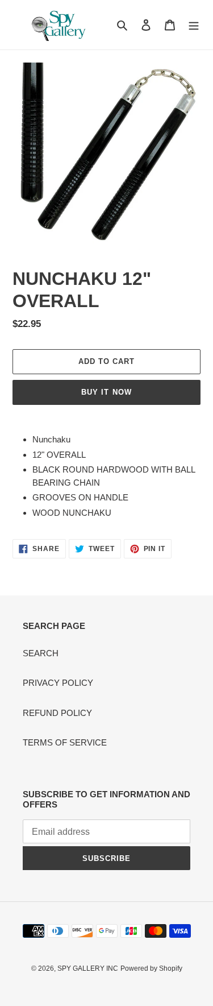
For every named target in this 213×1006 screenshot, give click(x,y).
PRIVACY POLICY (58, 683)
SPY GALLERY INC (87, 968)
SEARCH (41, 653)
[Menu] (194, 25)
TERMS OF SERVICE (65, 742)
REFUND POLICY (57, 713)
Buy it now (106, 392)
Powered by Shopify (151, 968)
